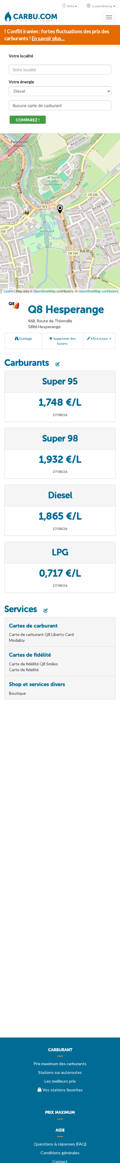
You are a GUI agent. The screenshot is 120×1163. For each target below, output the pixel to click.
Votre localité (21, 55)
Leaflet (8, 291)
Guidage (25, 338)
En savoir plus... (48, 38)
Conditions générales (60, 1152)
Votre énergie (21, 81)
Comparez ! (28, 120)
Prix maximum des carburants (60, 1063)
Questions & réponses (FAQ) (60, 1143)
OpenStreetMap (44, 291)
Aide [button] (70, 6)
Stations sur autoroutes (60, 1072)
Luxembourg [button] (101, 6)
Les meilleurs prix (60, 1081)
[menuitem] (60, 1052)
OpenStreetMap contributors (98, 291)
